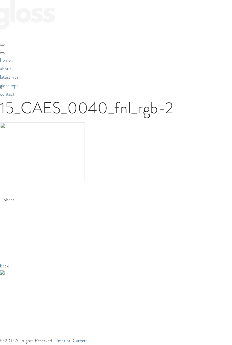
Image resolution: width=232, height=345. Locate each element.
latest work (10, 77)
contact (7, 94)
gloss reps (9, 85)
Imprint (63, 340)
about (5, 68)
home (5, 60)
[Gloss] (27, 34)
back (4, 266)
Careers (80, 340)
